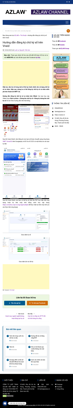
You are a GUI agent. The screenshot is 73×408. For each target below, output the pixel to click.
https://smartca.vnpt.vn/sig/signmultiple (15, 205)
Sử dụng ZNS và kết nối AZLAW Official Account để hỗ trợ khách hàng (16, 362)
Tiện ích (11, 347)
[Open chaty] (5, 403)
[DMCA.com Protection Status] (8, 396)
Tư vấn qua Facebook (38, 303)
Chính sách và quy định (29, 405)
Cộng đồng (60, 389)
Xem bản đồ (24, 391)
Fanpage (59, 384)
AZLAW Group (64, 48)
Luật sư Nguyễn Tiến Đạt (22, 50)
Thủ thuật (23, 35)
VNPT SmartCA (7, 141)
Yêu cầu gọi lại (15, 303)
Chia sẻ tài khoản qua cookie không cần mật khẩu (37, 349)
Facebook (62, 41)
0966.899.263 (42, 387)
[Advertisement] (26, 73)
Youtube (62, 45)
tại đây (38, 57)
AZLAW (16, 35)
